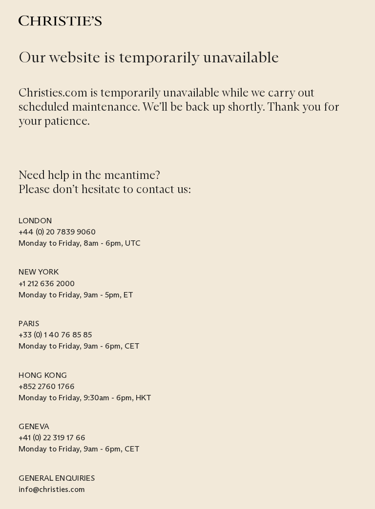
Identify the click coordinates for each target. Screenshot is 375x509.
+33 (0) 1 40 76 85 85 (55, 334)
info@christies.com (52, 489)
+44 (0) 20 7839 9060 (57, 231)
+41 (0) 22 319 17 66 (52, 437)
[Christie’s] (60, 20)
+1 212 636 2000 (47, 283)
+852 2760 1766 (47, 386)
